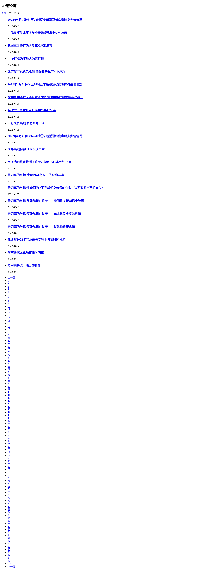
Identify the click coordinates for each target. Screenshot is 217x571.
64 (9, 460)
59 (9, 446)
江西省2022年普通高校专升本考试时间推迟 (36, 239)
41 (9, 395)
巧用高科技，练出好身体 (24, 265)
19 (9, 332)
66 (9, 466)
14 (9, 317)
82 (9, 512)
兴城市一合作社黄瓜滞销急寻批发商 (32, 110)
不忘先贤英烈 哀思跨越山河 (26, 123)
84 (9, 518)
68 (9, 472)
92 (9, 540)
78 (9, 500)
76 (9, 495)
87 (9, 526)
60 (9, 449)
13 (9, 315)
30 (9, 363)
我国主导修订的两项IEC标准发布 (30, 45)
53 (9, 429)
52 (9, 426)
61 (9, 452)
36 (9, 380)
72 (9, 483)
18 (9, 329)
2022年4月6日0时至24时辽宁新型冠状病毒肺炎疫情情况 (45, 19)
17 (9, 326)
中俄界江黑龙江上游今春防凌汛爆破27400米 (37, 32)
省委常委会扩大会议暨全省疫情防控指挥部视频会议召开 (45, 97)
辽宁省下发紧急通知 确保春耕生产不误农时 (37, 71)
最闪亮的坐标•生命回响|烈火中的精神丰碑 (36, 175)
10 (9, 306)
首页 (3, 13)
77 (9, 498)
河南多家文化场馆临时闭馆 (26, 252)
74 (9, 489)
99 (9, 560)
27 (9, 355)
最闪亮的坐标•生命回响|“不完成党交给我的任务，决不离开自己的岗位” (55, 187)
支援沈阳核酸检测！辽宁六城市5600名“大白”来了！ (43, 162)
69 (9, 475)
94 (9, 546)
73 (9, 486)
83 (9, 515)
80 (9, 506)
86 (9, 523)
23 (9, 343)
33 (9, 372)
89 (9, 532)
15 (9, 320)
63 (9, 458)
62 (9, 455)
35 (9, 377)
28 (9, 357)
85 (9, 520)
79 (9, 503)
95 (9, 549)
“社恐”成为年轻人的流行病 (26, 58)
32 (9, 369)
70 (9, 478)
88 (9, 529)
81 (9, 509)
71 (9, 480)
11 (9, 309)
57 (9, 440)
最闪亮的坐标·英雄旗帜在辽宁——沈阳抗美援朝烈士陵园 (46, 200)
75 (9, 492)
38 (9, 386)
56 (9, 438)
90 (9, 535)
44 (9, 403)
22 (9, 340)
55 (9, 435)
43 (9, 400)
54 (9, 432)
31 (9, 366)
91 (9, 538)
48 (9, 415)
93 (9, 543)
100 (9, 563)
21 (9, 337)
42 (9, 397)
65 (9, 463)
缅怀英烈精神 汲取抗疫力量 (26, 149)
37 (9, 383)
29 (9, 360)
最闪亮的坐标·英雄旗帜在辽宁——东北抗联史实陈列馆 (44, 213)
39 (9, 389)
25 (9, 349)
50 (9, 420)
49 (9, 417)
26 (9, 352)
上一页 (11, 277)
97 (9, 555)
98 (9, 558)
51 (9, 423)
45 (9, 406)
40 (9, 392)
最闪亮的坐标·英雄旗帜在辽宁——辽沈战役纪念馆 (41, 226)
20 (9, 335)
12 (9, 312)
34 (9, 375)
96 (9, 552)
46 (9, 409)
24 (9, 346)
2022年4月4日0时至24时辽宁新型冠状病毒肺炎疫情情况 (45, 136)
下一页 (11, 566)
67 (9, 469)
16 (9, 323)
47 (9, 412)
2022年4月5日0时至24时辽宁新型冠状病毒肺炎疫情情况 (45, 84)
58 (9, 443)
